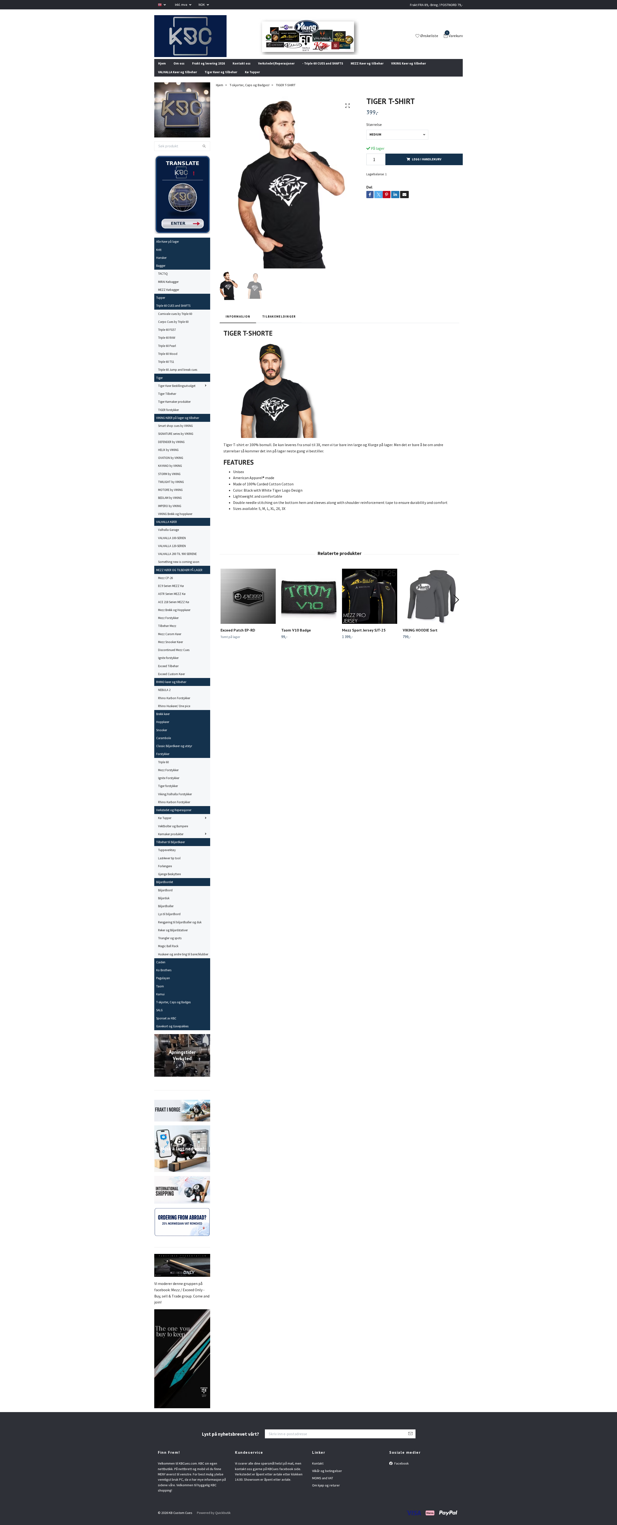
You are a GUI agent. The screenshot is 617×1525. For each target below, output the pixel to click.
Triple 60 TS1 (166, 368)
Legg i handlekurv (426, 166)
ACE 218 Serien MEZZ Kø (173, 608)
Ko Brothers (163, 976)
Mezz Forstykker (168, 624)
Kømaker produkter (170, 840)
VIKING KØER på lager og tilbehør (177, 424)
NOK (202, 4)
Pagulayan (163, 984)
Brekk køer (163, 720)
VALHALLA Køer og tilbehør (177, 78)
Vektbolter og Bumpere (173, 832)
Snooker (161, 736)
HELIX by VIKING (168, 456)
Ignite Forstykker (168, 784)
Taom (160, 992)
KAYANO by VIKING (170, 472)
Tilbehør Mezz (167, 632)
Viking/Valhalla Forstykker (175, 800)
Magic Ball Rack (168, 952)
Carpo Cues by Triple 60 (173, 328)
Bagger (160, 272)
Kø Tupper (252, 78)
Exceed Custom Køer (171, 680)
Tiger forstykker (168, 792)
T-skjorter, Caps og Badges (173, 1008)
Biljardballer (166, 912)
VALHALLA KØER (166, 528)
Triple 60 (163, 768)
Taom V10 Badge (296, 636)
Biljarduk (163, 904)
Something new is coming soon (178, 568)
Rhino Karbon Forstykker (174, 704)
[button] (456, 606)
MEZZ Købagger (168, 296)
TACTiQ (163, 280)
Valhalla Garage (168, 536)
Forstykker (162, 760)
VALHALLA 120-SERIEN (172, 552)
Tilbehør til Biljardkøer (170, 848)
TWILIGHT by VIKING (171, 488)
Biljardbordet (164, 888)
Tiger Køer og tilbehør (221, 78)
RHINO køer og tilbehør (171, 688)
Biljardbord (165, 896)
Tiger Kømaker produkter (174, 408)
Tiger (159, 384)
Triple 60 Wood (167, 360)
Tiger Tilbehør (167, 400)
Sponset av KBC (166, 1024)
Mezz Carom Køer (169, 640)
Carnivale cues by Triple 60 (175, 320)
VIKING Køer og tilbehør (408, 70)
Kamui (160, 1001)
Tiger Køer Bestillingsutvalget (176, 392)
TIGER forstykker (168, 416)
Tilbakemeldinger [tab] (279, 323)
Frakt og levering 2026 (208, 70)
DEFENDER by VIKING (171, 448)
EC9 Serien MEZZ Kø (171, 592)
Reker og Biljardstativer (173, 936)
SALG (159, 1016)
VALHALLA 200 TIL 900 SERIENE (177, 560)
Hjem (162, 70)
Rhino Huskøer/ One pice (174, 712)
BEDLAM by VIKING (170, 504)
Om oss (179, 70)
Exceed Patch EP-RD (238, 636)
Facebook (401, 1470)
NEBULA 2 (164, 696)
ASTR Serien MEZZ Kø (172, 600)
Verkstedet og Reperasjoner (173, 816)
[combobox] (397, 141)
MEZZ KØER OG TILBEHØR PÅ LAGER (179, 576)
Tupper (160, 304)
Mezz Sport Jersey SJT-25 (364, 636)
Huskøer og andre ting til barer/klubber (183, 960)
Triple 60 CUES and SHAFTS (173, 312)
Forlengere (165, 872)
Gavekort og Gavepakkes (172, 1033)
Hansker (161, 264)
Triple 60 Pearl (167, 352)
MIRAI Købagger (168, 288)
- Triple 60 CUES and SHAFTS (322, 70)
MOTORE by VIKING (170, 496)
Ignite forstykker (168, 664)
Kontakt (317, 1470)
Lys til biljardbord (169, 920)
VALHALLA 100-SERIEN (172, 544)
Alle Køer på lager (167, 248)
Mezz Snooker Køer (170, 648)
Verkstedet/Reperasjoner (276, 70)
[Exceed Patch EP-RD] (248, 602)
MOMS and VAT (322, 1484)
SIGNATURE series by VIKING (175, 440)
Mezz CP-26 (165, 584)
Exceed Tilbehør (168, 672)
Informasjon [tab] (238, 323)
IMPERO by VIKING (169, 512)
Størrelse (374, 131)
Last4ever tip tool (169, 864)
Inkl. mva (181, 4)
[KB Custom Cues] (196, 39)
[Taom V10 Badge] (308, 602)
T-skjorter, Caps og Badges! (249, 91)
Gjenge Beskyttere (169, 880)
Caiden (160, 969)
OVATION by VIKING (170, 464)
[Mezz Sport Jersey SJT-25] (369, 602)
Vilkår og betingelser (327, 1477)
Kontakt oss (241, 70)
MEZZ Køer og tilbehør (367, 70)
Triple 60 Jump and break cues (177, 376)
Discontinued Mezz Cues (173, 656)
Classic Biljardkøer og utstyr (174, 752)
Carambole (163, 744)
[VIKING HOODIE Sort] (430, 602)
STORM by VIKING (169, 480)
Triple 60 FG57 (167, 336)
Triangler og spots (169, 944)
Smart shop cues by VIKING (175, 432)
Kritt (158, 256)
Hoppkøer (162, 728)
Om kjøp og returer (326, 1492)
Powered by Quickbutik (214, 1519)
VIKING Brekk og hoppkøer (175, 520)
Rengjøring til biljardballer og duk (179, 928)
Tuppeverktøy (167, 856)
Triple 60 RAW (166, 344)
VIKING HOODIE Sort (420, 636)
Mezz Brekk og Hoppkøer (174, 616)
